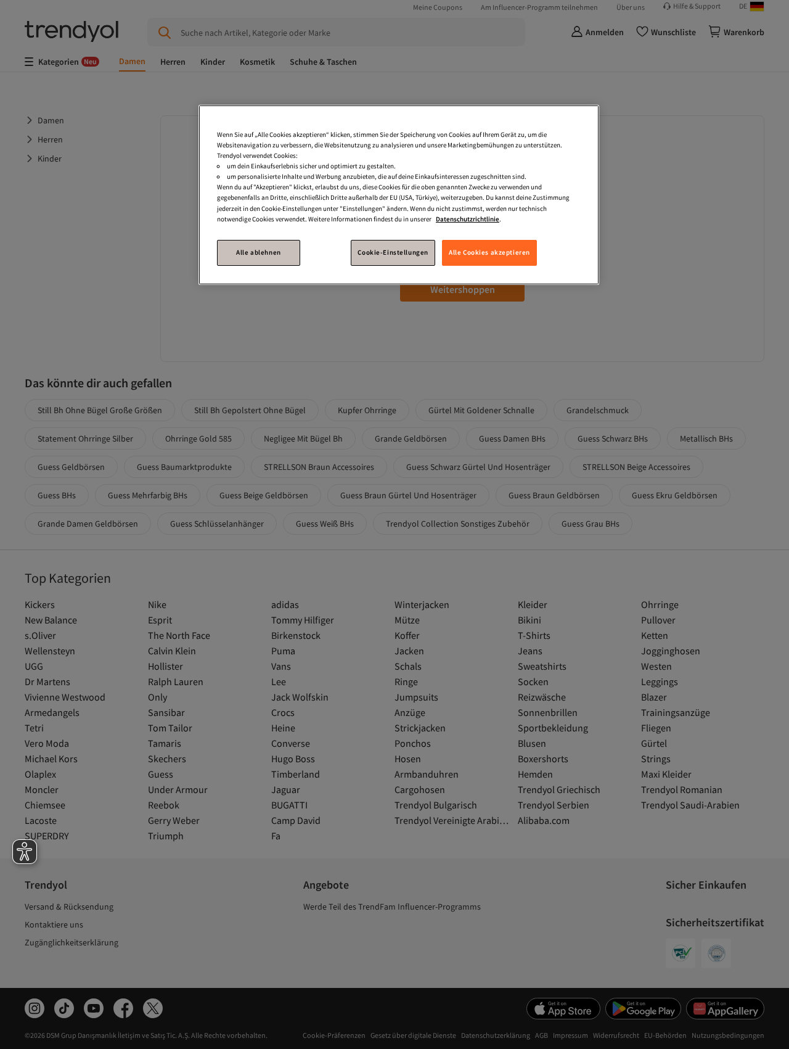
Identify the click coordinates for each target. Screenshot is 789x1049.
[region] (398, 194)
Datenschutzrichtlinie (467, 219)
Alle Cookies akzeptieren (489, 252)
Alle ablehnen (258, 252)
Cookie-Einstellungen (393, 252)
